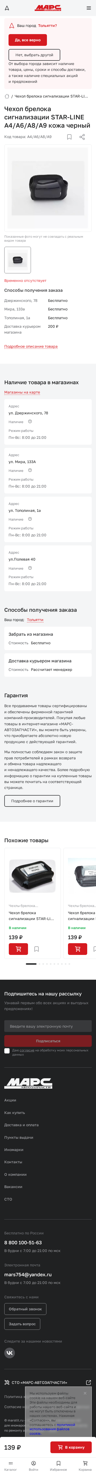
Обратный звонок (25, 1309)
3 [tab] (43, 964)
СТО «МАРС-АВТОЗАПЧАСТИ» (39, 1382)
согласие (27, 1050)
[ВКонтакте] (63, 143)
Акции (10, 1100)
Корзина (85, 1470)
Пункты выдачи (18, 1137)
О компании (15, 1174)
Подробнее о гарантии (32, 801)
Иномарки (13, 1149)
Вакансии (13, 1186)
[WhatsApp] (80, 143)
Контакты (13, 1162)
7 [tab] (58, 964)
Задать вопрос (22, 1324)
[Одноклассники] (72, 143)
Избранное (58, 1470)
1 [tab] (31, 964)
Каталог (10, 1470)
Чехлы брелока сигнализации (22, 906)
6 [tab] (54, 964)
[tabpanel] (32, 903)
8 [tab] (62, 964)
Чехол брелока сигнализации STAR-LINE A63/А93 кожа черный (32, 916)
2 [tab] (39, 964)
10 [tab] (69, 964)
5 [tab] (50, 964)
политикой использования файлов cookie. (52, 1429)
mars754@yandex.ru (28, 1274)
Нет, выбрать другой (34, 54)
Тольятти (35, 619)
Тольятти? (47, 25)
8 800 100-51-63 (23, 1242)
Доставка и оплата (21, 1125)
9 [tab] (65, 964)
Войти (33, 1470)
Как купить (14, 1112)
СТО (8, 1199)
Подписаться (48, 1041)
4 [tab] (47, 964)
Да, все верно (28, 40)
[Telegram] (54, 143)
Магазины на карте (22, 392)
